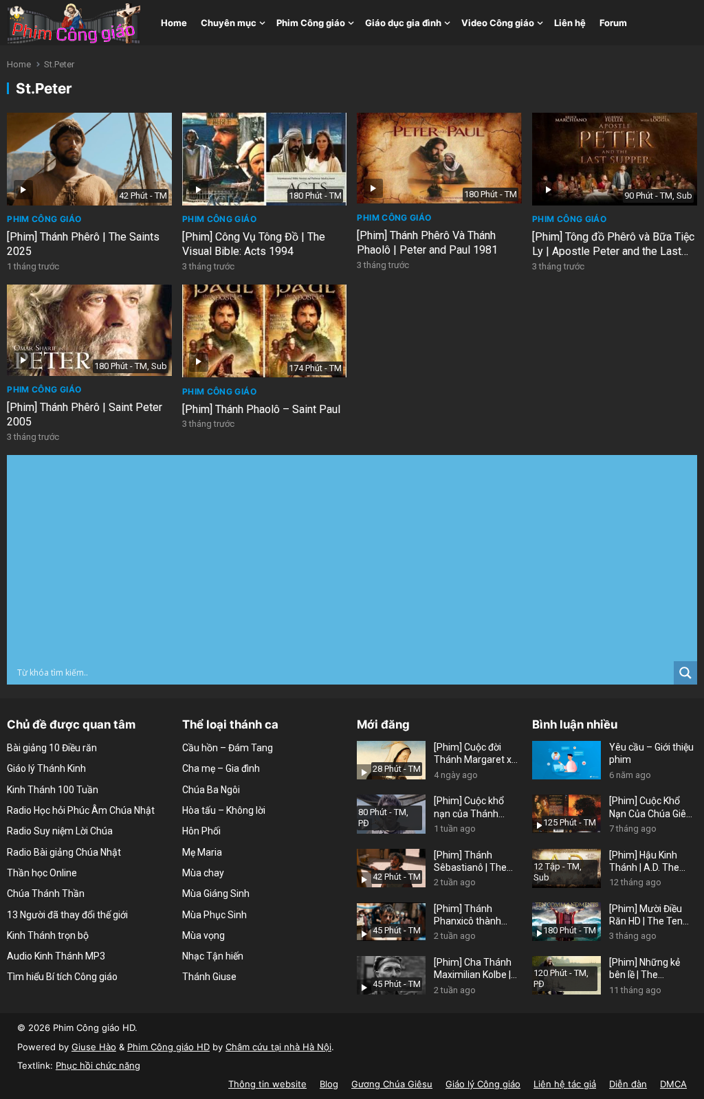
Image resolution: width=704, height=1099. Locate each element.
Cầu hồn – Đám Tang (227, 747)
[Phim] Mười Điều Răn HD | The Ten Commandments (646, 915)
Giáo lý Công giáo (483, 1083)
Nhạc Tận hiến (212, 956)
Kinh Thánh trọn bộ (48, 935)
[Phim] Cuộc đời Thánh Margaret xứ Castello (476, 754)
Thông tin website (267, 1083)
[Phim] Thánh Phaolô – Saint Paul (261, 409)
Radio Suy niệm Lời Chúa (60, 830)
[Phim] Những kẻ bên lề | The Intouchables (644, 969)
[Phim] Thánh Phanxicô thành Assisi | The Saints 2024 (473, 915)
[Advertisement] (352, 558)
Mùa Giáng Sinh (216, 893)
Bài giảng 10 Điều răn (52, 747)
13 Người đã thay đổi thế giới (67, 914)
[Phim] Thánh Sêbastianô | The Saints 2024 (470, 862)
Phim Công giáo (310, 22)
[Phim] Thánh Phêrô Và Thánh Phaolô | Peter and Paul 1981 (427, 242)
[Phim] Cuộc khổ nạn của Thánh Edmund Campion (473, 807)
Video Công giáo (497, 22)
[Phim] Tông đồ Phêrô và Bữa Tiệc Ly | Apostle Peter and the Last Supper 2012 (613, 251)
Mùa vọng (203, 935)
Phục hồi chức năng (98, 1065)
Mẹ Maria (202, 852)
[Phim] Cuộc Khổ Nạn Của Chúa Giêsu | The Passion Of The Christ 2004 (652, 807)
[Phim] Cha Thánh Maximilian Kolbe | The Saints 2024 (473, 969)
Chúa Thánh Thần (46, 893)
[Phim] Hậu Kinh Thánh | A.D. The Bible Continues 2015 (644, 862)
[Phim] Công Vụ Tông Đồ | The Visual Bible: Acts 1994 (253, 244)
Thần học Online (42, 872)
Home (174, 22)
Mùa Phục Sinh (214, 914)
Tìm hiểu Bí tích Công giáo (62, 976)
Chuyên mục (228, 22)
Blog (329, 1083)
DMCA (673, 1083)
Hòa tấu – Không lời (223, 810)
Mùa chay (203, 872)
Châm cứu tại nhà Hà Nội (278, 1046)
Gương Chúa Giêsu (391, 1083)
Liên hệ (570, 22)
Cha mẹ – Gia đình (221, 768)
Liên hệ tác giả (565, 1083)
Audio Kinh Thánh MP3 (56, 956)
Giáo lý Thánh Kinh (46, 768)
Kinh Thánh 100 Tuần (52, 789)
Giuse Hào (94, 1046)
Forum (613, 22)
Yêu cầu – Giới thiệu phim (651, 753)
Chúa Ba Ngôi (211, 789)
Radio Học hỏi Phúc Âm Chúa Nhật (81, 810)
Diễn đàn (628, 1083)
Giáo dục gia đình (403, 22)
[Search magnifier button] (685, 673)
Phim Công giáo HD (168, 1046)
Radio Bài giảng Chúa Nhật (64, 852)
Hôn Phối (201, 830)
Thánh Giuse (209, 976)
